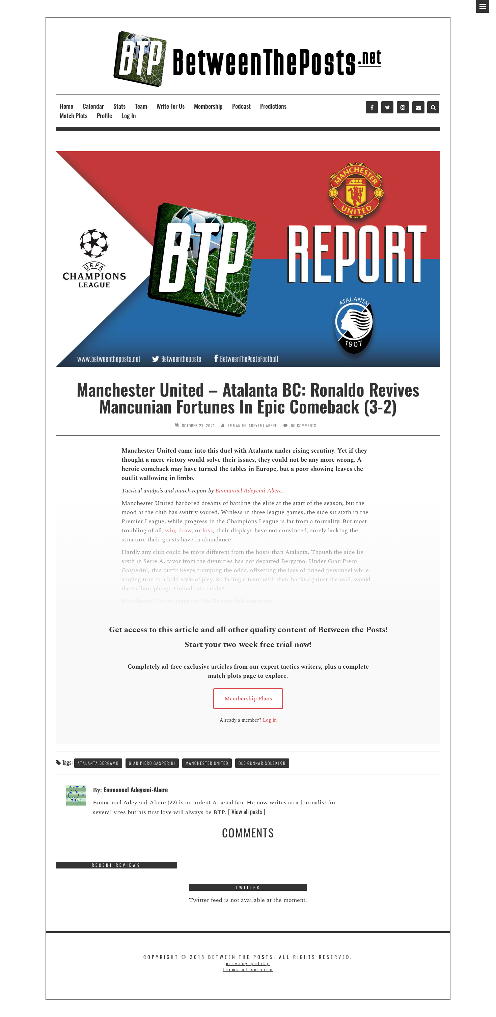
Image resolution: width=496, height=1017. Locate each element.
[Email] (418, 107)
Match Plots (73, 115)
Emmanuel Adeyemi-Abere (252, 425)
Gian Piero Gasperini (152, 763)
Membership (208, 106)
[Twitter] (387, 107)
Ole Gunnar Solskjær (262, 763)
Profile (104, 115)
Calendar (93, 106)
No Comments (303, 425)
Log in (270, 720)
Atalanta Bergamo (98, 763)
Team (141, 106)
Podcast (241, 106)
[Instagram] (403, 107)
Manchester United (207, 763)
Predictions (273, 106)
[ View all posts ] (247, 811)
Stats (119, 106)
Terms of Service (248, 969)
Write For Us (171, 106)
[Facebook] (372, 107)
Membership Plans (248, 698)
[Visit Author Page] (76, 794)
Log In (128, 115)
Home (66, 106)
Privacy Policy (248, 963)
